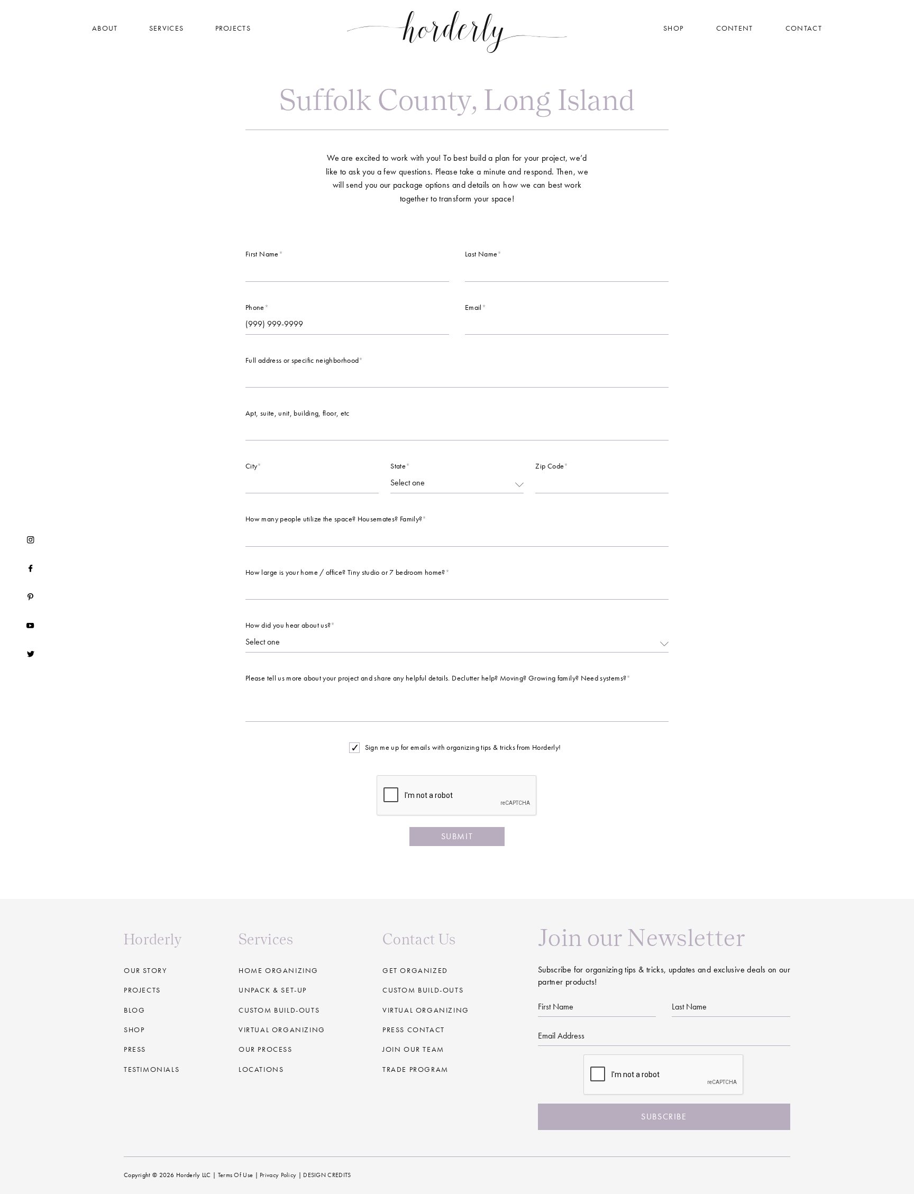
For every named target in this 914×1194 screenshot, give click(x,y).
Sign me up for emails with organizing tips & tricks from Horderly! (463, 747)
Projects (233, 28)
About (105, 28)
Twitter (30, 654)
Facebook (30, 568)
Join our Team (413, 1049)
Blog (134, 1010)
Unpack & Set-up (273, 990)
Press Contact (413, 1029)
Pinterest (30, 597)
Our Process (266, 1049)
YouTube (30, 625)
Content (734, 28)
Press (135, 1049)
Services (166, 28)
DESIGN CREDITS (327, 1175)
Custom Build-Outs (422, 990)
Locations (261, 1069)
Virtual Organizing (282, 1029)
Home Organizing (278, 970)
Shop (673, 28)
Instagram (30, 540)
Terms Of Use (235, 1175)
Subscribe (664, 1116)
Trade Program (415, 1069)
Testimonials (151, 1069)
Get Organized (415, 970)
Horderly (457, 32)
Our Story (145, 970)
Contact (803, 28)
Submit (457, 836)
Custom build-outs (279, 1010)
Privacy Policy (278, 1175)
